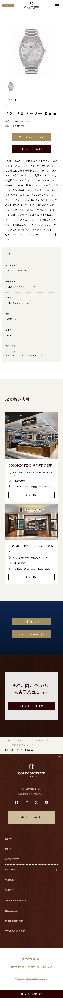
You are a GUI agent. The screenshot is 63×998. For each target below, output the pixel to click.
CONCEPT (12, 859)
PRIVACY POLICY (30, 959)
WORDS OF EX (15, 931)
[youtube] (46, 802)
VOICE (9, 879)
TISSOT (39, 740)
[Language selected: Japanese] (55, 995)
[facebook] (16, 802)
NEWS (9, 838)
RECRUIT (11, 910)
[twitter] (36, 802)
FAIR (8, 849)
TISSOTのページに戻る (31, 634)
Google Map (31, 494)
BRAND (22, 740)
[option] (55, 995)
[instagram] (26, 802)
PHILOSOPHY (14, 921)
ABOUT (31, 967)
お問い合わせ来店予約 (31, 149)
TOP (7, 740)
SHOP (9, 890)
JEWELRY (16, 967)
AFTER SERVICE (16, 900)
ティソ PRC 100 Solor (16, 745)
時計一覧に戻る (31, 621)
